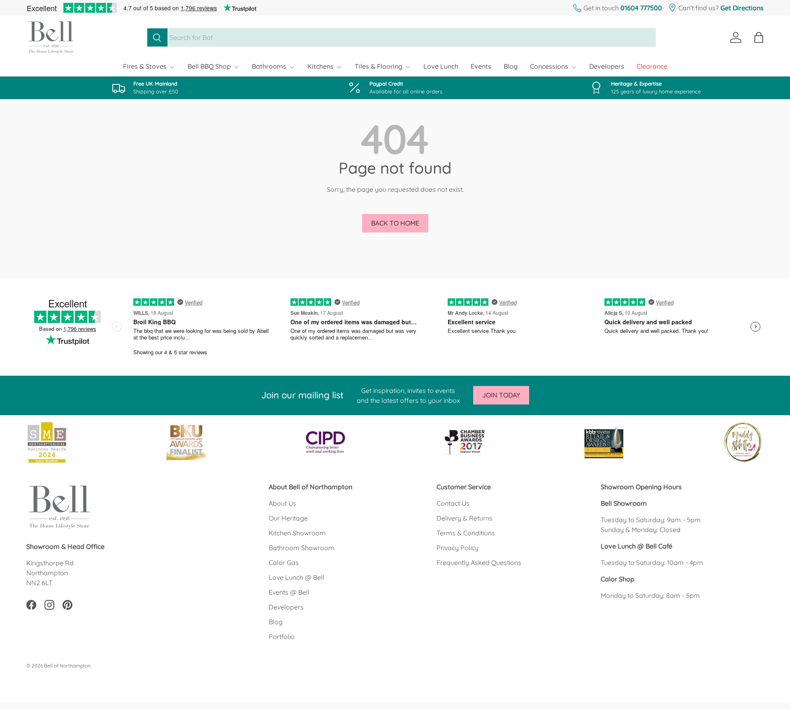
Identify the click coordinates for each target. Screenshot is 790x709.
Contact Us (453, 503)
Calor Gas (284, 562)
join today (501, 395)
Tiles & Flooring (378, 66)
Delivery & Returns (465, 518)
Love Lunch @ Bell (296, 577)
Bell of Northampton (67, 666)
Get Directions (742, 8)
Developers (606, 66)
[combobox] (401, 37)
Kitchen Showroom (297, 533)
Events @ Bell (289, 592)
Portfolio (282, 636)
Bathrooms (269, 66)
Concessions (549, 66)
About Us (282, 503)
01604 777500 (641, 8)
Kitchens (320, 66)
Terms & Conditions (466, 533)
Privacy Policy (458, 548)
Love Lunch (440, 66)
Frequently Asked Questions (479, 562)
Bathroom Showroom (302, 548)
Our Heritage (288, 518)
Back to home (395, 223)
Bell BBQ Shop (209, 66)
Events (481, 66)
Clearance (652, 66)
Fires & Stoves (145, 66)
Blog (511, 66)
